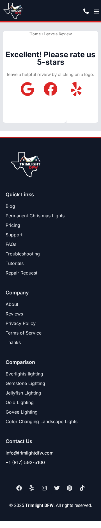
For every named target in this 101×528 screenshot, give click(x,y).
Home (35, 33)
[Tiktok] (82, 488)
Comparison (20, 362)
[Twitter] (57, 488)
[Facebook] (19, 488)
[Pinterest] (69, 488)
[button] (96, 11)
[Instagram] (44, 488)
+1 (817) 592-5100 (25, 462)
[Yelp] (31, 488)
